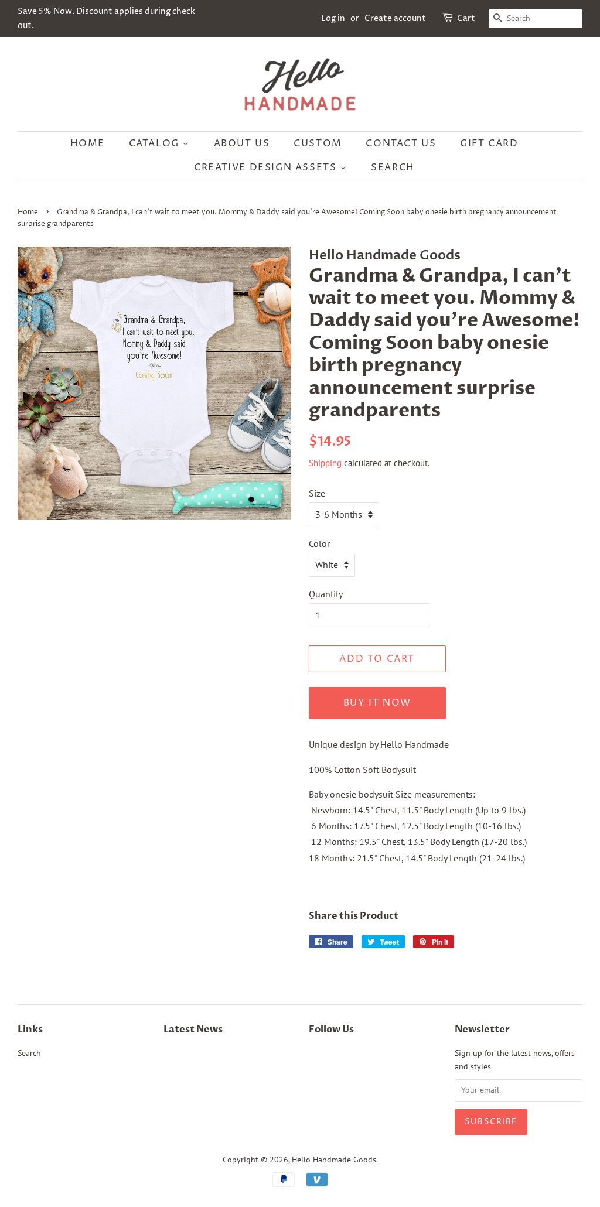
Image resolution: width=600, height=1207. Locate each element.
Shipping (325, 463)
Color (319, 543)
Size (317, 493)
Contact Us (401, 143)
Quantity (326, 594)
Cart (466, 18)
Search (393, 167)
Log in (333, 18)
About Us (242, 143)
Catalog (156, 143)
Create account (395, 18)
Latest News (193, 1029)
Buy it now (377, 702)
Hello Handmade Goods (334, 1159)
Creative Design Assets (267, 167)
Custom (318, 143)
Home (87, 143)
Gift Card (489, 143)
